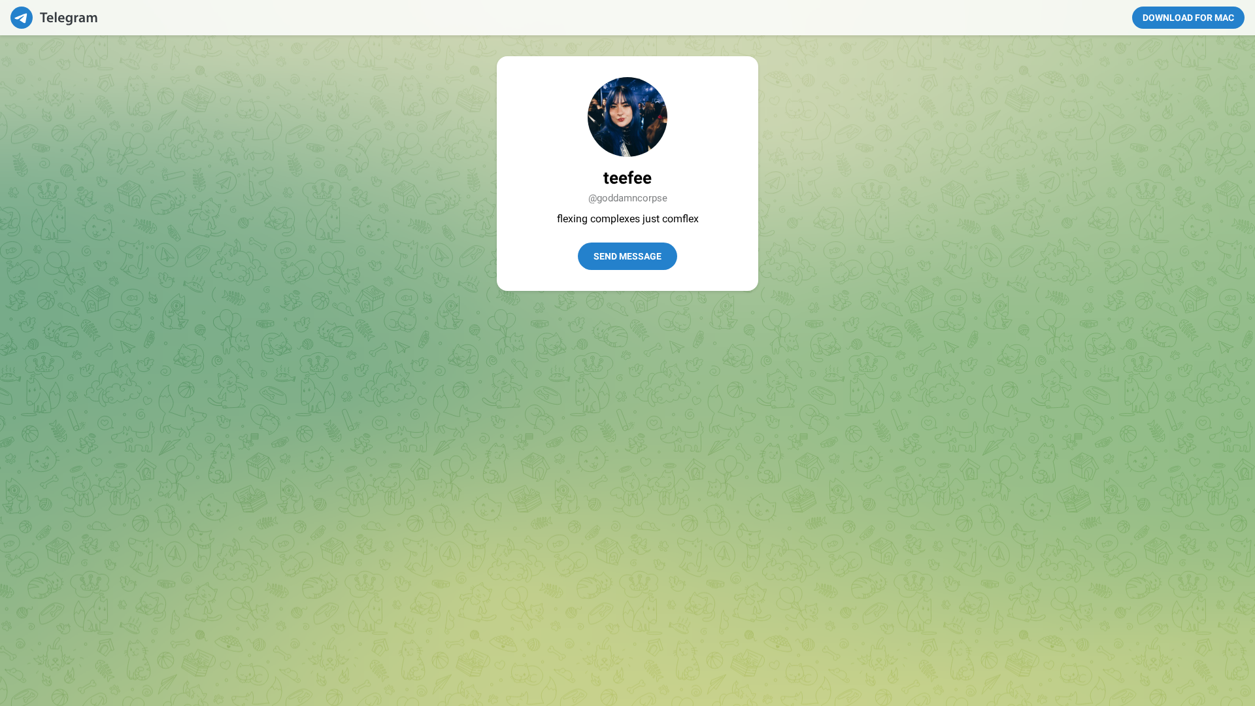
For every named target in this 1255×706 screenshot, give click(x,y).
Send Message (627, 256)
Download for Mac (1188, 17)
